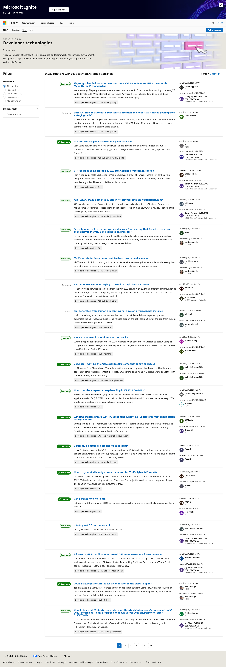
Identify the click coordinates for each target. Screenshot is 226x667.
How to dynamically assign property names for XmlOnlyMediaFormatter (116, 472)
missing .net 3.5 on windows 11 (92, 525)
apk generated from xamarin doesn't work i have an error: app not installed (118, 310)
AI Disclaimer (9, 662)
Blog (38, 662)
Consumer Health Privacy (80, 662)
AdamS (188, 449)
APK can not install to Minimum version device (101, 337)
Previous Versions (25, 662)
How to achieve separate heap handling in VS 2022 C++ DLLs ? (110, 390)
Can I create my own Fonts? (90, 498)
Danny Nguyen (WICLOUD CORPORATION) (196, 97)
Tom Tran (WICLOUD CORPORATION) (194, 156)
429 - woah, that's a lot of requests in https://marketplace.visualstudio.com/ (118, 199)
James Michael (191, 324)
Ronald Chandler (192, 557)
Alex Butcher (190, 350)
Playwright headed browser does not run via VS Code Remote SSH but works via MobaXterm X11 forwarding (120, 85)
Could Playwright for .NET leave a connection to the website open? (113, 583)
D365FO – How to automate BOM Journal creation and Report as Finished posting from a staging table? (124, 114)
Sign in (220, 22)
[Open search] (213, 23)
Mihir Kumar (190, 115)
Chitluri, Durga (191, 613)
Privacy (61, 662)
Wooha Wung (191, 340)
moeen (188, 485)
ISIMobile (189, 420)
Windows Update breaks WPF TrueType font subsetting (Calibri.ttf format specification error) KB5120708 (124, 418)
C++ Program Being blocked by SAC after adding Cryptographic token (114, 170)
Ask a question (214, 30)
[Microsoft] (5, 23)
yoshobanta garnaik (194, 528)
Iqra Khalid (189, 512)
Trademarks (135, 662)
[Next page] (150, 645)
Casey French (191, 174)
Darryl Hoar (190, 475)
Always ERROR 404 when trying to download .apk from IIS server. (111, 284)
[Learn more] (19, 90)
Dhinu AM (189, 430)
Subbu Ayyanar (191, 86)
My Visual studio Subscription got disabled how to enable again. (111, 258)
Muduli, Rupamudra (194, 393)
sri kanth (189, 203)
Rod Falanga (190, 586)
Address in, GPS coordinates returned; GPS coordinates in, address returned (118, 554)
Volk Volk (189, 287)
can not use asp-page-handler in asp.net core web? (104, 141)
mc (186, 144)
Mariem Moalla (191, 242)
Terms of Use (102, 662)
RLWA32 (188, 403)
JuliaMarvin (190, 297)
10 (145, 645)
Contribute (50, 662)
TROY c (188, 502)
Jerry (187, 232)
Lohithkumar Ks (192, 261)
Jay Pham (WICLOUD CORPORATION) (194, 568)
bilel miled (189, 314)
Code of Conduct (118, 662)
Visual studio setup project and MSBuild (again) (101, 445)
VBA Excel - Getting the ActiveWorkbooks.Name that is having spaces (114, 363)
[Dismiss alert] (221, 5)
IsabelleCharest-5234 (194, 367)
